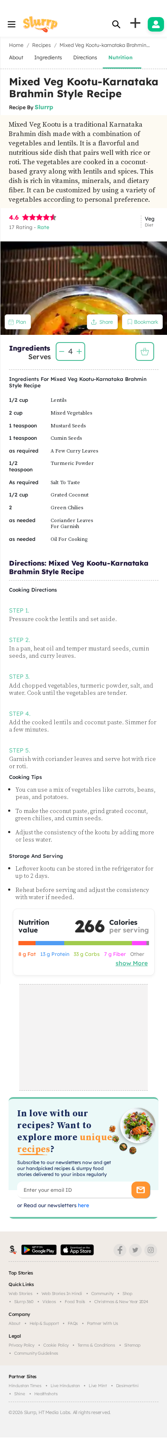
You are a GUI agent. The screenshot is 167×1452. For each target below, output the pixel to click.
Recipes (41, 45)
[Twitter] (135, 1250)
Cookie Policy (56, 1345)
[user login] (156, 24)
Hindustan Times (25, 1385)
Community (102, 1293)
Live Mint (98, 1385)
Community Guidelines (36, 1353)
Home (16, 45)
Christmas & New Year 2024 (121, 1301)
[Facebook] (119, 1250)
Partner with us (102, 1323)
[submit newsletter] (140, 1190)
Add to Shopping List (144, 351)
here (83, 1205)
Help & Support (44, 1323)
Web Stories (21, 1293)
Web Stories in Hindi (62, 1293)
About (15, 1323)
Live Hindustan (65, 1385)
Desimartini (127, 1385)
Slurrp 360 (23, 1301)
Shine (19, 1394)
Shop (127, 1293)
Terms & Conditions (96, 1345)
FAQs (73, 1323)
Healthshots (46, 1394)
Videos (49, 1301)
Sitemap (132, 1345)
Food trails (75, 1301)
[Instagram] (150, 1250)
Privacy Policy (21, 1345)
